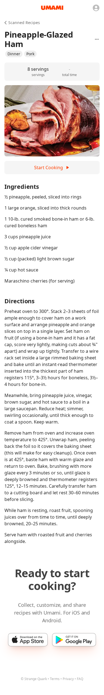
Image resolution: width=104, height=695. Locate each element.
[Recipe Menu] (97, 39)
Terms (55, 678)
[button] (13, 54)
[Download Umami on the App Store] (28, 639)
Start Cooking (48, 167)
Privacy (68, 678)
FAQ (80, 678)
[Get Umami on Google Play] (74, 639)
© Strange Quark (34, 678)
